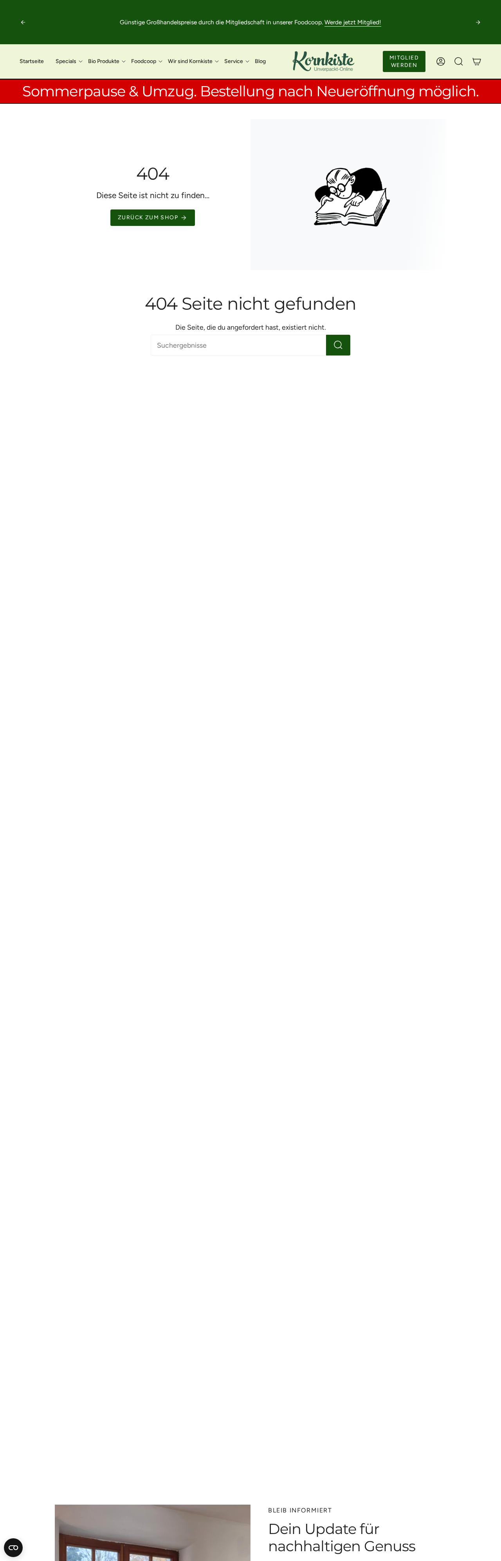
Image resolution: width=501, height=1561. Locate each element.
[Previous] (23, 22)
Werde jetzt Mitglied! (352, 22)
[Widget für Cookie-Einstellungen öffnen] (13, 1547)
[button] (66, 61)
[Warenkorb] (477, 61)
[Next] (477, 22)
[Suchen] (338, 345)
